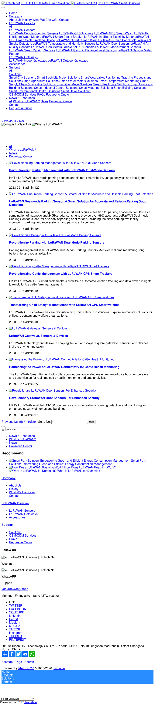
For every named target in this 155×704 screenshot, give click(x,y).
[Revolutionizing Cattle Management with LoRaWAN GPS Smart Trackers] (59, 266)
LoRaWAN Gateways (23, 514)
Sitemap (7, 661)
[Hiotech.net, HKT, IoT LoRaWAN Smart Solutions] (77, 3)
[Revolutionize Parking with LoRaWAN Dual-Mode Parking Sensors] (55, 235)
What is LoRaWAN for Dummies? (79, 470)
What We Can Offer (22, 492)
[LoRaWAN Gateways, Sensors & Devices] (38, 328)
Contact (14, 495)
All (10, 26)
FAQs (13, 539)
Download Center (20, 156)
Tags (18, 661)
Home (13, 13)
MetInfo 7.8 (26, 668)
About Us (15, 485)
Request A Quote (20, 542)
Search (29, 661)
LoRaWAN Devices (15, 503)
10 (29, 421)
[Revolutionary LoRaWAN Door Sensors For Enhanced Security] (52, 390)
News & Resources (22, 435)
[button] (9, 121)
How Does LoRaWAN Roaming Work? (90, 467)
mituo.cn (59, 668)
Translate (30, 702)
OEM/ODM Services (22, 535)
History (14, 488)
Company (9, 478)
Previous (7, 421)
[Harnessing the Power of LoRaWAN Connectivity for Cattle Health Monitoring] (62, 359)
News (13, 153)
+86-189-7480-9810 (15, 589)
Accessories (17, 517)
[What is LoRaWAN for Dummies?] (33, 470)
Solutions (15, 532)
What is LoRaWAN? (22, 149)
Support (7, 524)
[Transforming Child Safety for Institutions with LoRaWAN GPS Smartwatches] (61, 297)
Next (34, 421)
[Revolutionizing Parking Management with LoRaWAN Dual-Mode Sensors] (60, 162)
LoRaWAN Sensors (22, 510)
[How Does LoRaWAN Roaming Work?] (36, 467)
